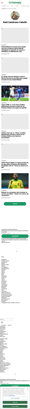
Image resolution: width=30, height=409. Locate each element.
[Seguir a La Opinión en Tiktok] (16, 250)
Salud (2, 273)
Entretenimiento (5, 268)
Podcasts (3, 283)
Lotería (1, 330)
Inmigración (4, 262)
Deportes (4, 44)
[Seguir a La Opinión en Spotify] (3, 253)
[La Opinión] (15, 2)
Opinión (3, 272)
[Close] (27, 388)
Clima (2, 290)
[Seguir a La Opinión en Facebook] (3, 250)
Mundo (3, 263)
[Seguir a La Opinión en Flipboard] (23, 250)
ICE (12, 5)
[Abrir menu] (2, 2)
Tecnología (4, 276)
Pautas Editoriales (5, 296)
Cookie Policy (12, 395)
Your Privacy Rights (15, 398)
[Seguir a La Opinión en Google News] (20, 250)
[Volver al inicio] (15, 308)
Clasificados (4, 285)
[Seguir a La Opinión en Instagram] (10, 250)
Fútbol (17, 5)
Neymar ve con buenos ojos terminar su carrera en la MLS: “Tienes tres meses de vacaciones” (15, 193)
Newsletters (4, 300)
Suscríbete (3, 325)
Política (2, 340)
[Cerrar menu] (1, 317)
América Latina (5, 264)
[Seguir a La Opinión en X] (6, 250)
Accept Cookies (15, 406)
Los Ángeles (4, 267)
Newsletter (4, 286)
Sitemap (3, 301)
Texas (2, 278)
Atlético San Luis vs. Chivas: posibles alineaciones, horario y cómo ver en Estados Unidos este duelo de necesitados (13, 135)
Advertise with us (5, 292)
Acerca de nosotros (6, 293)
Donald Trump (5, 5)
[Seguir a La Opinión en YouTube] (13, 250)
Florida (3, 280)
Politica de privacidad (6, 295)
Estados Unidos (5, 260)
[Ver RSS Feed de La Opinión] (6, 253)
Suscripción (4, 288)
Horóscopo (4, 291)
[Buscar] (2, 322)
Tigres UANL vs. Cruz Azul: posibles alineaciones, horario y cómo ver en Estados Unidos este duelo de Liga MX (13, 106)
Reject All (15, 402)
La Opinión (3, 8)
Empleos (3, 287)
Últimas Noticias (4, 334)
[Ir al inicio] (15, 243)
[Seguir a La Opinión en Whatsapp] (26, 250)
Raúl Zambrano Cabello (11, 8)
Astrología (3, 281)
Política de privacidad (6, 239)
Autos (2, 274)
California (3, 277)
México (3, 266)
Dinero (3, 271)
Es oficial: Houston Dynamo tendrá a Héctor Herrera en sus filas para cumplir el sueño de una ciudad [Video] (14, 78)
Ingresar (9, 325)
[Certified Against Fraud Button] (6, 304)
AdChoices (4, 297)
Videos (1, 335)
